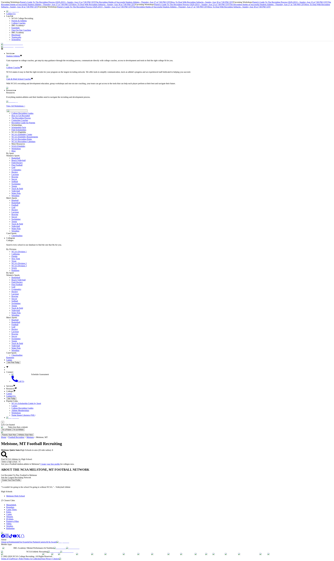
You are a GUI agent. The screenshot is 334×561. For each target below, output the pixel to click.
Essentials (15, 28)
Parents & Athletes (19, 21)
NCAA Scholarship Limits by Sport (26, 403)
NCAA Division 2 (19, 263)
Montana (30, 437)
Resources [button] (10, 389)
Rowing (14, 177)
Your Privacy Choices (50, 559)
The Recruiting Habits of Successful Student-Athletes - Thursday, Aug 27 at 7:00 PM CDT (132, 2)
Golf (13, 167)
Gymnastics (16, 170)
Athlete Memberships (20, 410)
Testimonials (14, 542)
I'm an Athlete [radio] (18, 430)
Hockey (14, 172)
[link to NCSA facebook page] (3, 537)
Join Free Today (13, 362)
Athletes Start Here (25, 435)
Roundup (10, 507)
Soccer (14, 179)
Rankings (15, 270)
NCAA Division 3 (19, 266)
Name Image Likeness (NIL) (23, 415)
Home (3, 437)
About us (5, 542)
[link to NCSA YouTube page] (15, 537)
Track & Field (17, 188)
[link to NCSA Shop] (12, 11)
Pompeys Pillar (12, 521)
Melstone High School (15, 496)
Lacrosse (15, 174)
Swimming (15, 184)
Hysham (9, 519)
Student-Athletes (13, 56)
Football (14, 205)
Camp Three (11, 509)
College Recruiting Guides (22, 113)
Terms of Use (6, 559)
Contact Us (11, 14)
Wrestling (15, 196)
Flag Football (16, 165)
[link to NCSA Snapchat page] (23, 537)
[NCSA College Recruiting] (13, 46)
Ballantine (10, 528)
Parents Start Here (9, 435)
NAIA (14, 268)
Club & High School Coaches (18, 79)
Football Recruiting (16, 437)
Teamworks (16, 37)
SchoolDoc (16, 39)
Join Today (11, 399)
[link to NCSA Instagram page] (7, 537)
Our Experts (24, 542)
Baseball (15, 200)
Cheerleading (16, 236)
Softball (14, 181)
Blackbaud (15, 35)
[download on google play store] (73, 548)
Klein (8, 512)
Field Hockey (17, 163)
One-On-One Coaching (21, 30)
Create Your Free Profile (11, 480)
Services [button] (9, 386)
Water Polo (16, 193)
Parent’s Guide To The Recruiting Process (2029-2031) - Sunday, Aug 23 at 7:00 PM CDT (57, 2)
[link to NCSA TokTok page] (11, 537)
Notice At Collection (32, 559)
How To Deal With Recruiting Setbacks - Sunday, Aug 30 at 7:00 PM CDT (202, 2)
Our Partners (34, 542)
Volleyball (15, 191)
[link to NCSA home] (5, 533)
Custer (8, 514)
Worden (9, 526)
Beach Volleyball (18, 160)
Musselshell (11, 505)
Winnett (9, 517)
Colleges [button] (9, 391)
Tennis (14, 186)
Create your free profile (50, 464)
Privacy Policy (18, 559)
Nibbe (8, 524)
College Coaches (18, 23)
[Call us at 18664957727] (12, 44)
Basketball (15, 158)
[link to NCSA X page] (19, 537)
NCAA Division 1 (19, 251)
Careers (42, 542)
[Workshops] (12, 101)
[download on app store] (60, 548)
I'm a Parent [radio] (6, 430)
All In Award (51, 542)
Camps (9, 360)
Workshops (16, 413)
